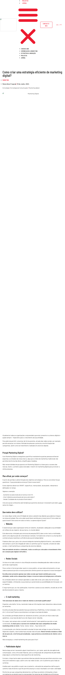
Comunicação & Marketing (29, 51)
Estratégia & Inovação (28, 53)
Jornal (24, 3)
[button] (28, 26)
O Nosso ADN (25, 49)
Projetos (24, 55)
